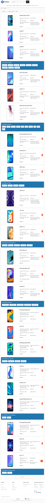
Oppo (26, 126)
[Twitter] (36, 492)
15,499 (42, 291)
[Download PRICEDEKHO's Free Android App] (42, 487)
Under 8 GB (15, 185)
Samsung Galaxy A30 (25, 310)
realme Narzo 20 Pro (25, 15)
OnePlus (18, 126)
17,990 (42, 172)
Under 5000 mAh (20, 304)
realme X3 (22, 190)
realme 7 (22, 31)
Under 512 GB (30, 245)
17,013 (42, 77)
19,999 (42, 194)
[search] (27, 2)
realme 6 (22, 46)
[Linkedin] (40, 492)
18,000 (42, 215)
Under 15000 (29, 65)
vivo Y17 (22, 455)
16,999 (42, 20)
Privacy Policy (3, 487)
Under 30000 (5, 67)
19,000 (42, 347)
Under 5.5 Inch (11, 361)
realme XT (22, 286)
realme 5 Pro (23, 382)
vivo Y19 (22, 326)
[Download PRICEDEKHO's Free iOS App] (36, 486)
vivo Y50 (22, 210)
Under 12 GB (21, 185)
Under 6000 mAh (27, 304)
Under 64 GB (11, 245)
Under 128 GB (17, 245)
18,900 (42, 427)
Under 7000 (10, 65)
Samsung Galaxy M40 (25, 342)
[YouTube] (38, 492)
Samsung (13, 126)
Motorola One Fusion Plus (26, 105)
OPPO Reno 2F (23, 250)
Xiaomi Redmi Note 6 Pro (26, 399)
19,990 (42, 231)
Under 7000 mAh (34, 304)
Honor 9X (22, 439)
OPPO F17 (22, 89)
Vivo (22, 126)
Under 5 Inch (5, 361)
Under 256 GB (23, 245)
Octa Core (4, 472)
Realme (8, 126)
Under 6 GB (10, 185)
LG (34, 126)
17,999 (42, 36)
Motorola (30, 126)
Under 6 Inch (17, 361)
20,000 (42, 331)
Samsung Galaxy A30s (25, 422)
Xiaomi (4, 126)
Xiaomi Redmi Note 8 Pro (26, 134)
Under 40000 (11, 67)
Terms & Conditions (4, 489)
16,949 (42, 94)
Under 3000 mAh (5, 304)
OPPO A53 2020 (23, 72)
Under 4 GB (4, 185)
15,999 (42, 155)
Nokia (38, 126)
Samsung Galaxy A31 (25, 268)
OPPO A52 (22, 167)
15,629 (42, 314)
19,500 (42, 461)
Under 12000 (22, 65)
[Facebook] (34, 492)
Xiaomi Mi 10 (23, 150)
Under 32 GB (5, 245)
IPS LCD (9, 417)
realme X (22, 366)
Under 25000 (35, 65)
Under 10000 (16, 65)
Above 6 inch (23, 361)
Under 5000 (4, 65)
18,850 (42, 256)
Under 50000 (17, 67)
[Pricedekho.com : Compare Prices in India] (6, 2)
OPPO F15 (22, 227)
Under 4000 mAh (12, 304)
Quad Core (9, 472)
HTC (3, 129)
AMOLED (4, 417)
